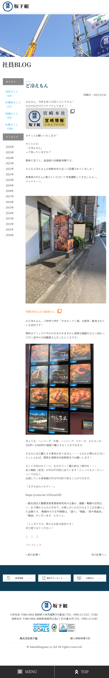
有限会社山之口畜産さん (40, 311)
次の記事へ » (98, 554)
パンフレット (34, 545)
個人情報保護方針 (80, 638)
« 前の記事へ (33, 554)
